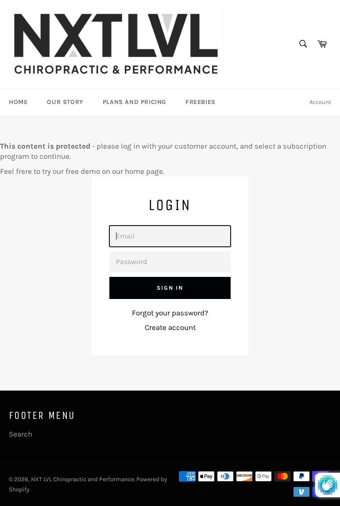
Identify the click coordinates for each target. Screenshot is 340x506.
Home (18, 102)
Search (20, 433)
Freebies (200, 102)
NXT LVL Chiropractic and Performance (82, 479)
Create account (170, 327)
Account (320, 102)
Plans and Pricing (134, 102)
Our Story (65, 102)
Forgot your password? (170, 312)
